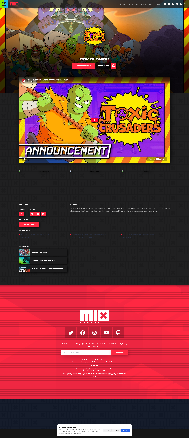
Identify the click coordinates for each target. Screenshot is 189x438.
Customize (116, 430)
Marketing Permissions (94, 360)
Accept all (125, 430)
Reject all (106, 430)
